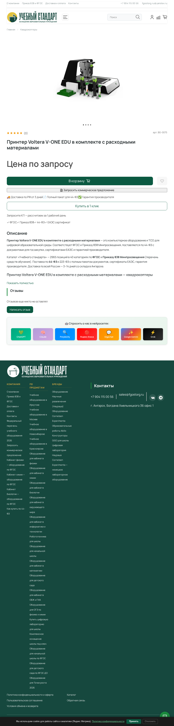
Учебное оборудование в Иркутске (38, 399)
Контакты (73, 3)
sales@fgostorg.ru (131, 394)
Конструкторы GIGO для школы (60, 438)
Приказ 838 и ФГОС (32, 3)
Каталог (71, 694)
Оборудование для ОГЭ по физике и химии (38, 609)
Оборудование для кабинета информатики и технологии (37, 524)
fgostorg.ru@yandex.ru (154, 3)
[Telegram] (160, 397)
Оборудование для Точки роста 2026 (38, 682)
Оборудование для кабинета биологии (37, 487)
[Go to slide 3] (88, 124)
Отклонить (150, 721)
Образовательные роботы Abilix (62, 428)
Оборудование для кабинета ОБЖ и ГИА (37, 595)
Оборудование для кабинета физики (37, 458)
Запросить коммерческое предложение (88, 190)
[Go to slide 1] (83, 124)
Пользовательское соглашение (24, 700)
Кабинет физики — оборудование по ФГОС (16, 464)
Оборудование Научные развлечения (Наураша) (60, 399)
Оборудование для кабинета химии (37, 473)
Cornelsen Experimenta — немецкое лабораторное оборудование (60, 469)
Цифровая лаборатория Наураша (59, 450)
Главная (11, 29)
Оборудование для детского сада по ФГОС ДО (39, 668)
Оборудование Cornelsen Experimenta (60, 416)
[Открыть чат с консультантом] (165, 717)
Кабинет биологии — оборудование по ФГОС (14, 496)
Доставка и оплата (55, 3)
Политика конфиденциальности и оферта (30, 694)
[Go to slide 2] (85, 124)
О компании (13, 3)
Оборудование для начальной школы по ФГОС (38, 653)
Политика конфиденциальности (108, 721)
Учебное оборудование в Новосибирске (38, 429)
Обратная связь (76, 700)
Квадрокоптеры (28, 29)
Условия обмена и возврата (22, 706)
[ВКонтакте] (152, 397)
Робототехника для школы (38, 539)
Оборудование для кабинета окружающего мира (37, 505)
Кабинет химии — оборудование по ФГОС (16, 479)
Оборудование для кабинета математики (37, 565)
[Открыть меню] (65, 17)
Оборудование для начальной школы (37, 551)
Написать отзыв (20, 309)
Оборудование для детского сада (37, 580)
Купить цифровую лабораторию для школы (39, 624)
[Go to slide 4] (90, 124)
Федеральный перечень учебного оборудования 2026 (14, 430)
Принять (133, 721)
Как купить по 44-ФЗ (16, 511)
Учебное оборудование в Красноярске (38, 443)
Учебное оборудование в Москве (38, 414)
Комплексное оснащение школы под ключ (38, 639)
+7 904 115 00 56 (129, 3)
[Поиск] (138, 17)
